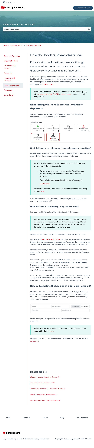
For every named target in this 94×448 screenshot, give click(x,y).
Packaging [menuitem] (8, 73)
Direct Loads (66, 94)
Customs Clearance (33, 45)
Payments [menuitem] (8, 90)
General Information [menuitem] (12, 56)
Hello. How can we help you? (19, 24)
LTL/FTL (56, 94)
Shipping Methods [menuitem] (11, 61)
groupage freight (45, 94)
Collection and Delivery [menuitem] (9, 67)
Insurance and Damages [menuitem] (9, 79)
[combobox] (45, 29)
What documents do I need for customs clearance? (47, 389)
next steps (34, 341)
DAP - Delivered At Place (50, 239)
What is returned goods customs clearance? (45, 400)
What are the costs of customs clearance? (44, 377)
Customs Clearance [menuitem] (11, 85)
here (42, 191)
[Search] (89, 29)
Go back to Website (83, 8)
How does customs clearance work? (42, 383)
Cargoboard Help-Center (12, 45)
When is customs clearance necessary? (43, 394)
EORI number (45, 184)
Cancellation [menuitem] (9, 95)
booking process (48, 84)
